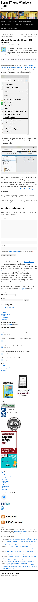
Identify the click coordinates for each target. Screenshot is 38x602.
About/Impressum (12, 21)
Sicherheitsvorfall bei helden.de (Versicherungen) (20, 544)
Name (2, 240)
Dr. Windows (5, 487)
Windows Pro (5, 472)
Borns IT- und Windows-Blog (16, 4)
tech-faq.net (4, 479)
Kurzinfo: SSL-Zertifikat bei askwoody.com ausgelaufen (8, 35)
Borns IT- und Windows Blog (7, 307)
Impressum (3, 365)
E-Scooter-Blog (4, 319)
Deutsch (5, 294)
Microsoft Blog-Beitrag (26, 189)
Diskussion (18, 24)
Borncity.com (3, 305)
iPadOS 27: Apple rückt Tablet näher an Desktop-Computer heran (15, 357)
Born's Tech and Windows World (8, 309)
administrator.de (5, 481)
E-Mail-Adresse (5, 245)
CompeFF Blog (5, 484)
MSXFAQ (4, 482)
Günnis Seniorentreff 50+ (6, 314)
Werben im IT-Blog (28, 24)
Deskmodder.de (5, 486)
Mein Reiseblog (4, 315)
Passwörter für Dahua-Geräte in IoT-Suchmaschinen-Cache (28, 35)
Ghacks (3, 474)
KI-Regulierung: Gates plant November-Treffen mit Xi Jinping (14, 332)
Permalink (18, 197)
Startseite (3, 21)
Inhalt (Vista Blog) (12, 28)
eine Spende (22, 289)
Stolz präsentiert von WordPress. (9, 575)
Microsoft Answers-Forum (20, 531)
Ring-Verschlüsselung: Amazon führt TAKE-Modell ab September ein (15, 351)
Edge (15, 195)
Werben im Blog (4, 368)
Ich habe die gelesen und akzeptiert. (17, 251)
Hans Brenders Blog (6, 476)
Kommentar (4, 218)
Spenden (3, 28)
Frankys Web (5, 489)
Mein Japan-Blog (4, 317)
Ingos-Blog (4, 477)
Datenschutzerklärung (25, 21)
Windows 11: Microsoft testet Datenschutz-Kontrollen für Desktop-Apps (16, 338)
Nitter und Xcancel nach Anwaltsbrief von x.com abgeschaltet (19, 538)
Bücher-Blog (3, 312)
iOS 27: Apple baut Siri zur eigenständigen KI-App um (12, 345)
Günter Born (21, 45)
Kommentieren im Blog (7, 24)
